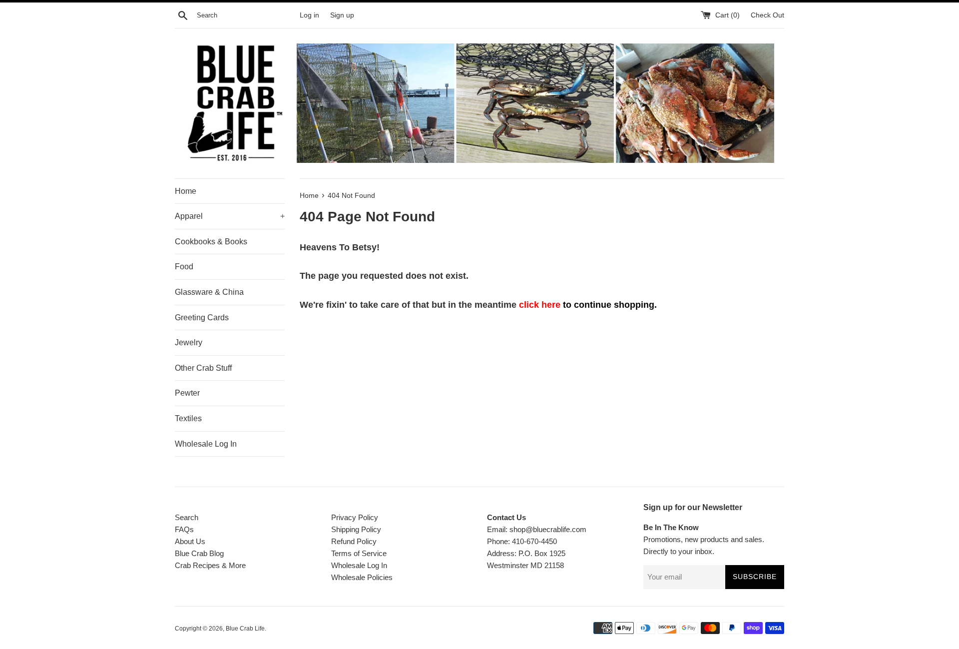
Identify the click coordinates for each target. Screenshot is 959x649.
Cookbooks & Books (211, 241)
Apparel (230, 216)
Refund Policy (354, 541)
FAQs (184, 529)
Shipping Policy (356, 529)
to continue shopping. (588, 305)
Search (186, 517)
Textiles (188, 418)
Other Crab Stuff (203, 368)
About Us (190, 541)
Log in (309, 15)
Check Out (767, 15)
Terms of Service (359, 553)
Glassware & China (209, 292)
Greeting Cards (202, 317)
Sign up (342, 15)
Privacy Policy (354, 517)
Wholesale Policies (362, 577)
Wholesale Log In (206, 444)
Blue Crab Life (245, 628)
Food (184, 266)
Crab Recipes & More (210, 565)
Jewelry (188, 342)
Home (185, 191)
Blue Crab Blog (199, 553)
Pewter (187, 393)
